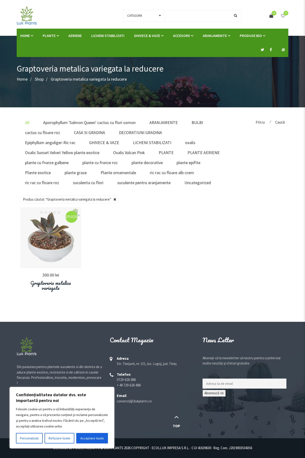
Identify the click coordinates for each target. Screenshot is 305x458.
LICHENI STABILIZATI (107, 35)
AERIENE (75, 35)
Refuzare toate (59, 438)
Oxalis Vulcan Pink (129, 152)
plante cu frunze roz (100, 162)
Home (22, 79)
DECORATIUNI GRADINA (140, 132)
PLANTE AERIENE (204, 152)
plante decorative (147, 162)
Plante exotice (38, 172)
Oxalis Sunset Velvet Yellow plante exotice (62, 152)
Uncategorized (197, 182)
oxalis (190, 142)
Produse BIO (251, 35)
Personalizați (29, 438)
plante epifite (188, 162)
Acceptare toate (92, 438)
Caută (280, 122)
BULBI (197, 122)
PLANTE (49, 35)
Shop (39, 79)
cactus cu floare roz (42, 132)
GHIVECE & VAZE (147, 35)
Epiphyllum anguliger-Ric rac (50, 142)
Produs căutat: (67, 199)
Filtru (260, 122)
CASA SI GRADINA (89, 132)
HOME (25, 35)
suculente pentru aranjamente (144, 182)
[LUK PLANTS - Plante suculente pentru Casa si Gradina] (27, 15)
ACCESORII (181, 35)
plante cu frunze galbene (47, 162)
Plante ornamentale (118, 172)
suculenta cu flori (88, 182)
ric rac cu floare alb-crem (172, 172)
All (27, 122)
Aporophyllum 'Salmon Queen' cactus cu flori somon (89, 122)
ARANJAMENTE (215, 35)
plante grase (76, 172)
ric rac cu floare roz (42, 182)
